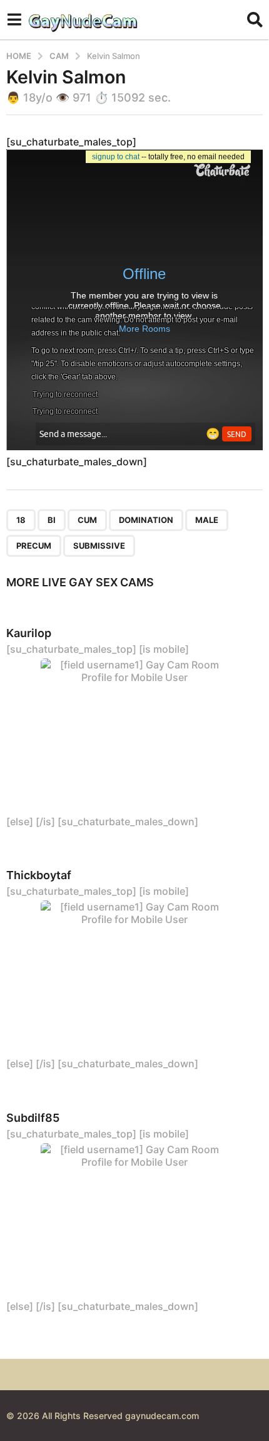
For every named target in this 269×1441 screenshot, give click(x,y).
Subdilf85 (32, 1117)
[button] (14, 19)
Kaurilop (28, 633)
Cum (87, 520)
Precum (33, 546)
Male (206, 520)
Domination (146, 520)
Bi (52, 520)
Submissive (99, 546)
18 (21, 520)
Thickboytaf (38, 875)
